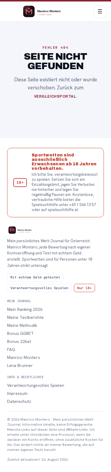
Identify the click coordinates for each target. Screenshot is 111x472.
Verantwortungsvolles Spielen (35, 385)
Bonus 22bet (19, 341)
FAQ (11, 349)
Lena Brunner (20, 365)
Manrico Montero (23, 357)
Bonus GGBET (20, 333)
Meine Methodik (22, 325)
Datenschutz (19, 401)
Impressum (17, 393)
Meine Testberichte (25, 317)
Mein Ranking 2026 (24, 309)
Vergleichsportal (55, 96)
